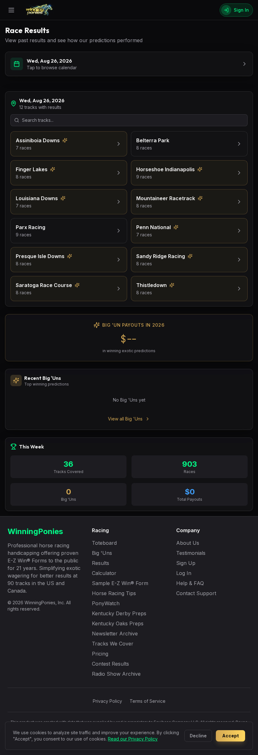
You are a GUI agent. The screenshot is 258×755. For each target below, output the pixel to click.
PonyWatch (106, 603)
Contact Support (196, 593)
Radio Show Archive (116, 674)
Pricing (100, 654)
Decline (198, 735)
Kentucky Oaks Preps (117, 623)
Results (100, 563)
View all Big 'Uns (125, 418)
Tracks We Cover (112, 643)
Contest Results (110, 664)
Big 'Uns (102, 553)
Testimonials (190, 553)
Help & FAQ (190, 583)
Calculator (104, 573)
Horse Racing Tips (114, 593)
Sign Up (185, 563)
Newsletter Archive (115, 633)
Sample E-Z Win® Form (120, 583)
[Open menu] (11, 10)
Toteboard (104, 543)
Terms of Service (147, 701)
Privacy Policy (107, 701)
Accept (230, 735)
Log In (183, 573)
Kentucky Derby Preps (119, 613)
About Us (187, 543)
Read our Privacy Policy (133, 738)
